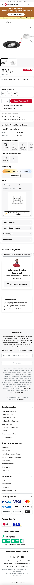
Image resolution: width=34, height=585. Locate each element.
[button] (4, 62)
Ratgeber (14, 470)
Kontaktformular (26, 388)
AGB (3, 481)
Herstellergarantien (9, 434)
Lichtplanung (6, 460)
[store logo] (12, 4)
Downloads (7, 240)
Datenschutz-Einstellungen (11, 561)
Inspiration (5, 470)
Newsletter (6, 451)
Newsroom (6, 467)
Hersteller (21, 399)
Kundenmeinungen (11, 531)
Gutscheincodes (8, 464)
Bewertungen (8, 234)
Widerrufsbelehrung (9, 490)
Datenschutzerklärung (16, 392)
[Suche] (28, 4)
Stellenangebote (15, 457)
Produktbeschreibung (11, 228)
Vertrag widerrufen (9, 411)
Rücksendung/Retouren (10, 421)
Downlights (7, 22)
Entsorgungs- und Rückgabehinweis (17, 566)
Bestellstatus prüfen (9, 418)
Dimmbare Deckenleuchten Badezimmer (16, 255)
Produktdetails (9, 222)
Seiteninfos (7, 476)
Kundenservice (9, 407)
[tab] (17, 422)
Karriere (5, 457)
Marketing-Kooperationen (11, 454)
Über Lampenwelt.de (12, 443)
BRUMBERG (20, 132)
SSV (16, 14)
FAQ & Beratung (7, 414)
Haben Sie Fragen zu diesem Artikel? (18, 213)
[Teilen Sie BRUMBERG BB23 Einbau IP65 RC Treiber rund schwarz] (31, 31)
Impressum (6, 487)
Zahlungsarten (7, 424)
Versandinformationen (10, 427)
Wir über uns (6, 447)
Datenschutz (6, 484)
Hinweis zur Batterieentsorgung (22, 563)
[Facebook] (11, 557)
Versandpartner (9, 519)
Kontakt (4, 431)
